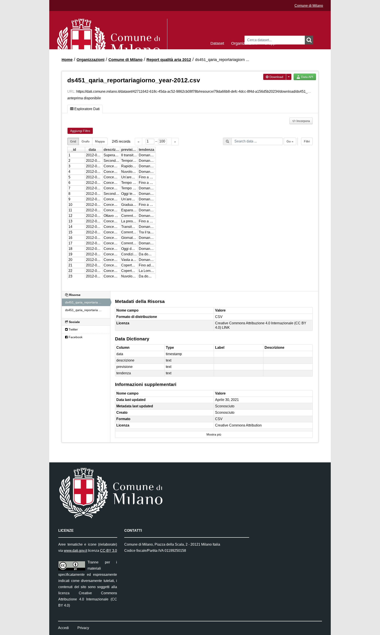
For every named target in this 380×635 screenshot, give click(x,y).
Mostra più (213, 434)
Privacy (83, 628)
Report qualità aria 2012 (168, 59)
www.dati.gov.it (75, 550)
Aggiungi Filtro (80, 131)
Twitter (73, 329)
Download (276, 77)
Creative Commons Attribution (238, 425)
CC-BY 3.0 (108, 550)
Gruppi (270, 43)
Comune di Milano (308, 5)
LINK (226, 327)
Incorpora (303, 121)
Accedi (63, 628)
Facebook (75, 337)
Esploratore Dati (86, 109)
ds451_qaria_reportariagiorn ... (222, 59)
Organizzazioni (244, 43)
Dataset (217, 43)
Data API (306, 77)
